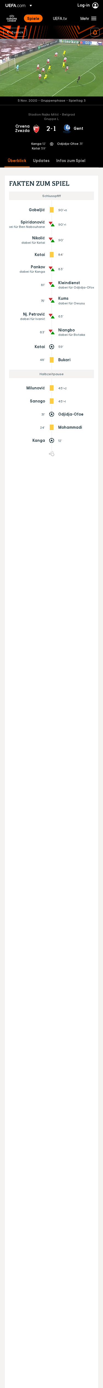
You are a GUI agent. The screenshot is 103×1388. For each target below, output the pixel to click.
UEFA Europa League (11, 18)
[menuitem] (35, 18)
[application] (51, 67)
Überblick (17, 161)
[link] (33, 18)
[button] (87, 18)
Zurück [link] (17, 32)
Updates (41, 161)
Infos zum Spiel (70, 161)
